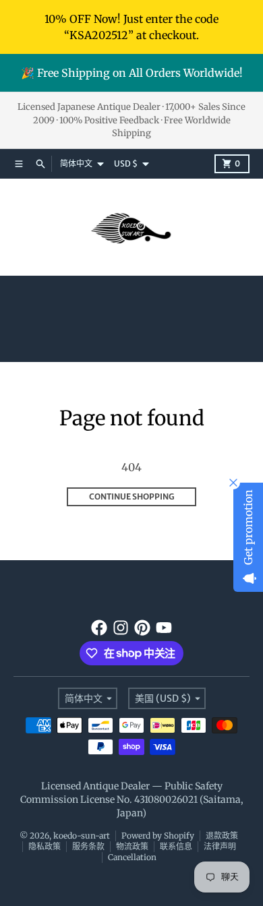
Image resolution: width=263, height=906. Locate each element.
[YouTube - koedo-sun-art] (164, 628)
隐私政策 (44, 846)
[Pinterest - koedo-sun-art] (142, 628)
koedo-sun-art (81, 836)
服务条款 (88, 846)
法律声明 (220, 846)
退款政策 (222, 836)
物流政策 (132, 846)
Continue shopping (132, 496)
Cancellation (132, 857)
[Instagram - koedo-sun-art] (121, 628)
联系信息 (176, 846)
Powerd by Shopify (157, 836)
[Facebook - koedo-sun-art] (99, 628)
